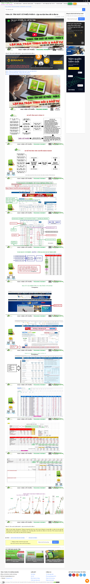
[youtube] (85, 1)
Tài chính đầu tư (38, 3)
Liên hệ (32, 576)
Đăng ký (75, 3)
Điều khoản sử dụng (35, 578)
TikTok (77, 574)
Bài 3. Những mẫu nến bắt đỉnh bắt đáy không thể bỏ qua (18, 74)
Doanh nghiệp (59, 3)
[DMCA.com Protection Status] (56, 582)
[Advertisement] (75, 112)
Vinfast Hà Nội (50, 582)
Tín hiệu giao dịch (49, 574)
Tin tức (53, 3)
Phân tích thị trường (50, 578)
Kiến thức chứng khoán (28, 3)
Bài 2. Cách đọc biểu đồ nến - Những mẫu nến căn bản (18, 72)
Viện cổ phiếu (20, 6)
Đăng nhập (70, 3)
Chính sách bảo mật (35, 580)
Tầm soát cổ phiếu (27, 6)
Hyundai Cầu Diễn (31, 582)
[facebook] (83, 1)
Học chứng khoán (17, 3)
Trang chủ (7, 6)
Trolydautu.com (9, 578)
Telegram (84, 574)
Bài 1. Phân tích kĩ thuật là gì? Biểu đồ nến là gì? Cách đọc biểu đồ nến (21, 71)
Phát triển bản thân (47, 3)
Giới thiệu (33, 574)
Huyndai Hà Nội (23, 582)
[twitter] (80, 575)
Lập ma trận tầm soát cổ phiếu (18, 537)
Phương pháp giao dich (51, 576)
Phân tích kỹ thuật (50, 580)
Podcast (65, 3)
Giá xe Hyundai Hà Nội (41, 582)
